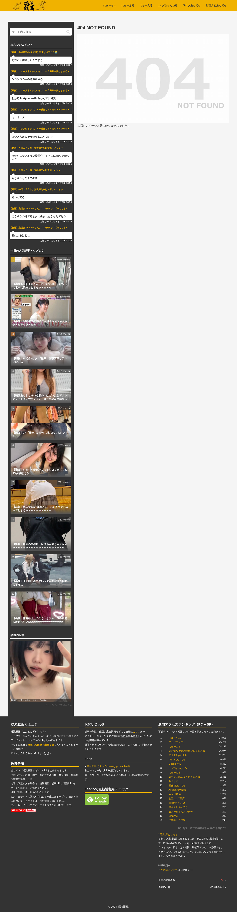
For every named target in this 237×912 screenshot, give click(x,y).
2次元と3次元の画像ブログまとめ (187, 750)
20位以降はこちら (168, 834)
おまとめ (173, 781)
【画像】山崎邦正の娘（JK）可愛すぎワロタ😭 (34, 52)
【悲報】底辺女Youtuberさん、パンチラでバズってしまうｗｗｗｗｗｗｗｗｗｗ (41, 208)
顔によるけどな (21, 235)
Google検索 (175, 763)
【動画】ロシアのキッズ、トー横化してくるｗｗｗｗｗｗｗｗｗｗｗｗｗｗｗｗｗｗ (41, 109)
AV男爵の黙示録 (177, 790)
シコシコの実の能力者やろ (27, 79)
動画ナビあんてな (178, 807)
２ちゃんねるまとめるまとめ (184, 776)
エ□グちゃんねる (178, 768)
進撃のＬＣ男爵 (177, 820)
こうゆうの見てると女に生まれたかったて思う (39, 216)
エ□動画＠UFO (177, 803)
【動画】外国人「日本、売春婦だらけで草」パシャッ (36, 148)
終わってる (18, 197)
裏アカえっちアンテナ (181, 811)
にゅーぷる (175, 746)
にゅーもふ (175, 737)
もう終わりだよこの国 (25, 178)
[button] (68, 32)
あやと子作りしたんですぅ (27, 60)
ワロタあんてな (177, 759)
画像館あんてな (177, 785)
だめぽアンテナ (169, 869)
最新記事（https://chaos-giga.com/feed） (109, 766)
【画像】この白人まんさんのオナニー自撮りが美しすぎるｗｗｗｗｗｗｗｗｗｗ (41, 71)
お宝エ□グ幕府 (177, 798)
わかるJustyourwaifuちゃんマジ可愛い (35, 98)
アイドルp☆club (177, 755)
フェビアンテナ (177, 742)
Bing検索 (173, 815)
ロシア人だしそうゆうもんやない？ (32, 136)
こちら (136, 731)
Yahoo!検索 (175, 794)
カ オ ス (18, 117)
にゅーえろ (175, 772)
